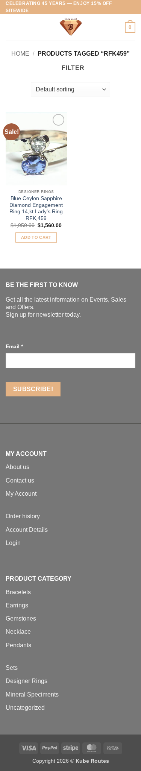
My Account (21, 493)
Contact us (20, 480)
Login (13, 543)
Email (14, 346)
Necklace (18, 631)
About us (17, 467)
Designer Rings (26, 681)
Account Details (27, 530)
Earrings (17, 605)
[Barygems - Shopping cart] (70, 27)
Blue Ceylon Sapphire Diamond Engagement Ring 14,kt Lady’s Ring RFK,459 (36, 208)
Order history (23, 516)
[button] (10, 27)
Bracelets (18, 592)
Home (20, 53)
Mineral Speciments (32, 694)
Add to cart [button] (36, 237)
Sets (12, 668)
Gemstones (21, 618)
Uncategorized (25, 707)
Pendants (18, 645)
